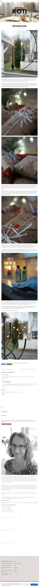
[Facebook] (18, 17)
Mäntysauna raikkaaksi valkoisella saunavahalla (29, 369)
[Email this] (9, 364)
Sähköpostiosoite (4, 411)
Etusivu (15, 561)
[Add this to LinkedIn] (8, 364)
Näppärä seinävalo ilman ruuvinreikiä (7, 563)
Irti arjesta (15, 569)
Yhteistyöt (15, 571)
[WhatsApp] (6, 364)
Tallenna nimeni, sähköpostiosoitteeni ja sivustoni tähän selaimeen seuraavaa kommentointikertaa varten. (18, 421)
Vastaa (3, 379)
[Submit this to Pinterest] (4, 364)
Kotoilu (19, 23)
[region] (19, 584)
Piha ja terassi (16, 567)
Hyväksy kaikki (34, 584)
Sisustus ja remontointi (17, 563)
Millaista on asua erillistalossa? (6, 565)
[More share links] (11, 364)
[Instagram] (20, 17)
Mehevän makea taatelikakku (7, 369)
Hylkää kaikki (27, 584)
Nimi (2, 407)
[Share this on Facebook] (2, 364)
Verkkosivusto (4, 415)
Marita (4, 374)
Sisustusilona (22, 28)
